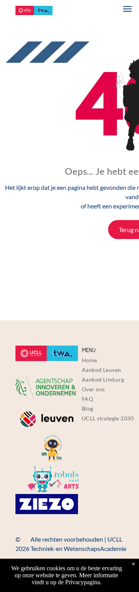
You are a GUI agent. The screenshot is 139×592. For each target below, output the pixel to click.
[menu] (127, 9)
